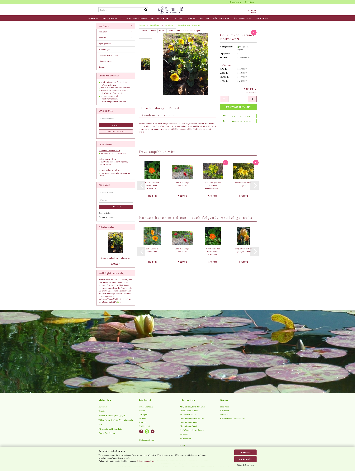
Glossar (182, 445)
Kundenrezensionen (158, 115)
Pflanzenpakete (105, 61)
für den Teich (221, 18)
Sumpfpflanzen (159, 18)
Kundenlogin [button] (236, 2)
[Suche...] (145, 9)
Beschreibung (153, 108)
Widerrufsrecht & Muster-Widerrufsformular (115, 420)
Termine (142, 418)
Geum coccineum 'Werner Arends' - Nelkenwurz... (152, 185)
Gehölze (191, 18)
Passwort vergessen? (106, 217)
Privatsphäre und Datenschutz (110, 429)
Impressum (102, 406)
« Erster (143, 30)
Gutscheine (261, 18)
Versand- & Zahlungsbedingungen (111, 415)
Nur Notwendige (245, 459)
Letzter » (171, 30)
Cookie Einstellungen (106, 433)
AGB (100, 424)
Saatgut (204, 18)
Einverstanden (245, 452)
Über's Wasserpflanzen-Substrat (192, 430)
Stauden (177, 18)
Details (175, 108)
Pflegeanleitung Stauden (189, 426)
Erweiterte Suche (115, 131)
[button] (224, 99)
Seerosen (93, 18)
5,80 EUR (115, 263)
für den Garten (242, 18)
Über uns (142, 422)
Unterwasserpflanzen (134, 18)
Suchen (115, 125)
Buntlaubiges (104, 49)
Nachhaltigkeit (144, 426)
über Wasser (104, 25)
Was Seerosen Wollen (188, 414)
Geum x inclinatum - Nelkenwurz (115, 257)
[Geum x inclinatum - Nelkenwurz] (185, 63)
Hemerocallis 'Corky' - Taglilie (243, 184)
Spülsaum (103, 31)
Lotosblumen (109, 18)
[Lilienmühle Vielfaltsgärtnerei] (171, 9)
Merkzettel (250, 2)
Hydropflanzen (105, 43)
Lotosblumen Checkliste (189, 410)
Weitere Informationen (245, 465)
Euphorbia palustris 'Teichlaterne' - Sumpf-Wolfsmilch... (213, 185)
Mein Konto (225, 406)
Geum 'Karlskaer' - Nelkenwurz (152, 250)
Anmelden (115, 207)
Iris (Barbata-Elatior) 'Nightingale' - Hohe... (243, 250)
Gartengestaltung (146, 439)
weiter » (162, 30)
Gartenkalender (186, 437)
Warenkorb (224, 410)
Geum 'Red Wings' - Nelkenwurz (183, 184)
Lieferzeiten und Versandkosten (232, 418)
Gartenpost (143, 414)
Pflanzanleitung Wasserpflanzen (192, 418)
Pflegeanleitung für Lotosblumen (192, 406)
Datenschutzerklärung (146, 460)
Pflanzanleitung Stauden (189, 422)
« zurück (152, 30)
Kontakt (101, 411)
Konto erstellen (105, 213)
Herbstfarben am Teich (108, 55)
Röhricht (102, 37)
